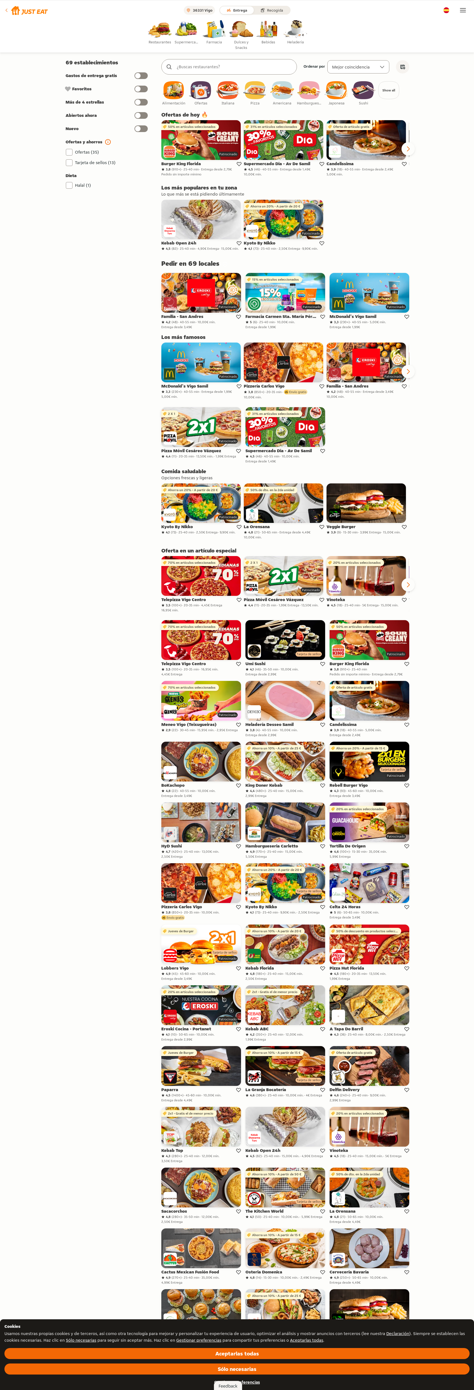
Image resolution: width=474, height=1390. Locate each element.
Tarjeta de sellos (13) (95, 162)
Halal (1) (83, 185)
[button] (26, 10)
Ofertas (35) (87, 152)
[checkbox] (173, 93)
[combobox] (234, 67)
